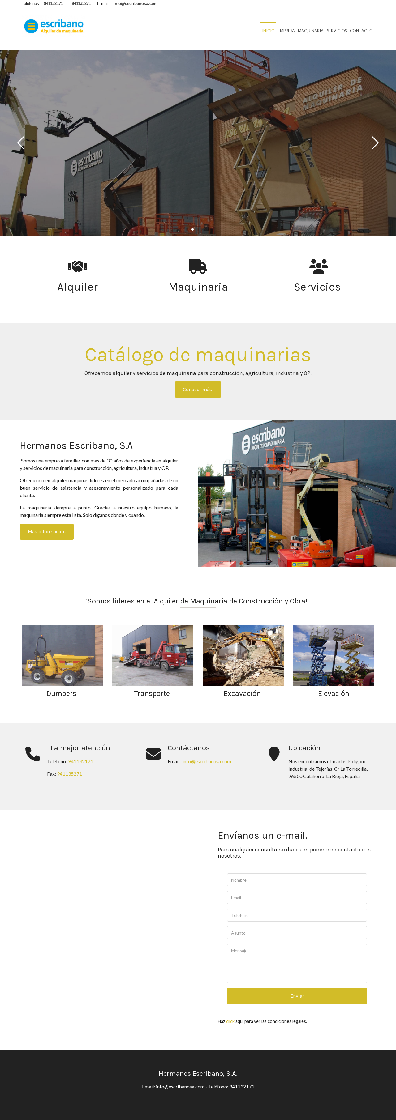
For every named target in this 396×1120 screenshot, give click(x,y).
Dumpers (62, 693)
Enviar (297, 996)
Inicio (268, 30)
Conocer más (198, 389)
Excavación (243, 693)
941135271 (69, 774)
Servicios (337, 30)
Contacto (361, 30)
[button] (375, 143)
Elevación (333, 693)
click (230, 1021)
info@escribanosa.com (206, 761)
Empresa (286, 30)
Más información (47, 531)
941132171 (80, 761)
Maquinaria (311, 30)
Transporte (153, 693)
